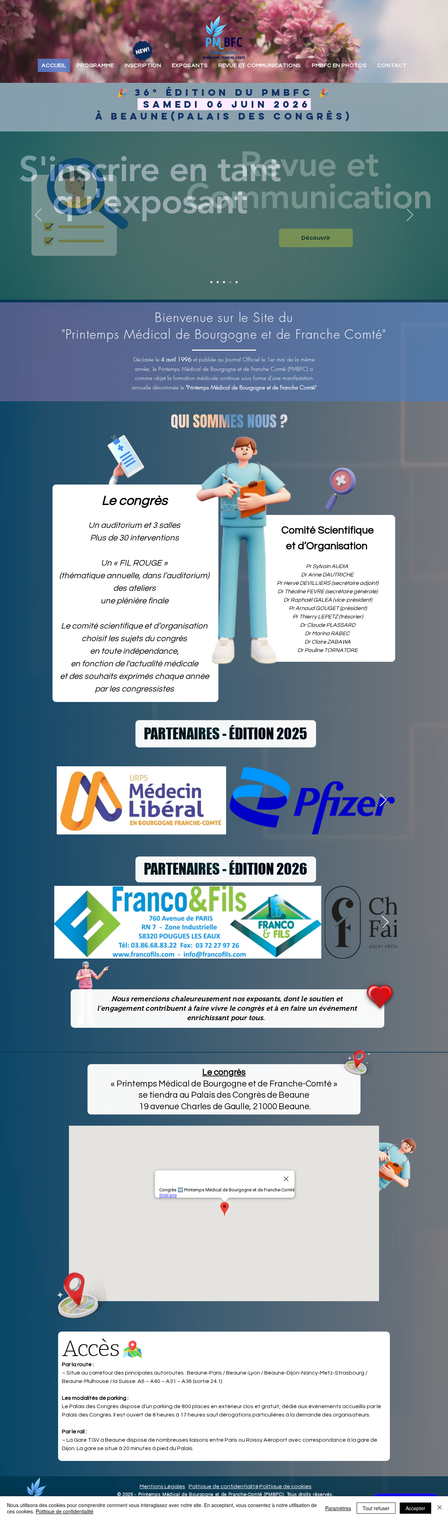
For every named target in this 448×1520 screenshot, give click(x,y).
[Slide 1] (211, 282)
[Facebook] (94, 251)
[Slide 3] (224, 282)
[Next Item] (383, 800)
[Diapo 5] (237, 282)
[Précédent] (38, 215)
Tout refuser (376, 1508)
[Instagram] (157, 251)
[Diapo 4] (230, 282)
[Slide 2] (218, 282)
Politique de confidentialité (64, 1511)
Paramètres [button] (338, 1508)
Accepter (415, 1508)
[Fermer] (439, 1508)
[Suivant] (410, 215)
